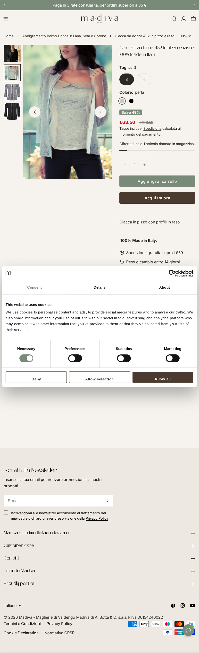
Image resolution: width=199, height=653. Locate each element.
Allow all (163, 379)
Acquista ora (157, 197)
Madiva (26, 617)
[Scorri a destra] (100, 112)
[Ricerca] (174, 19)
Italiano (10, 605)
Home (9, 36)
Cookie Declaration (21, 632)
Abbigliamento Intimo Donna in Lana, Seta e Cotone (64, 36)
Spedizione (152, 128)
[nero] (131, 101)
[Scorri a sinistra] (35, 112)
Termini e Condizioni (22, 623)
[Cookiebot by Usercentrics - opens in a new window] (172, 273)
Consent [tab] (34, 287)
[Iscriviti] (107, 501)
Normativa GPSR (59, 632)
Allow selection (99, 379)
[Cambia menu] (5, 19)
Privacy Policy (59, 623)
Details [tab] (100, 287)
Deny (36, 379)
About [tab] (164, 287)
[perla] (122, 101)
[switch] (75, 358)
